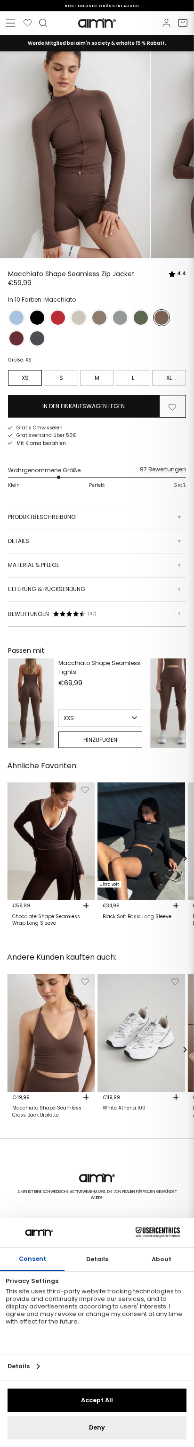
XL (169, 378)
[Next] (176, 703)
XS (25, 378)
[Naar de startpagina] (97, 23)
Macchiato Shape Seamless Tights (99, 667)
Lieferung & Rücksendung (94, 589)
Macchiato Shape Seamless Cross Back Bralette (46, 1111)
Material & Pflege (94, 565)
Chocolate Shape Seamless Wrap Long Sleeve (46, 920)
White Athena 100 (124, 1108)
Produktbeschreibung (94, 517)
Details (94, 541)
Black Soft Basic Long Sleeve (137, 916)
